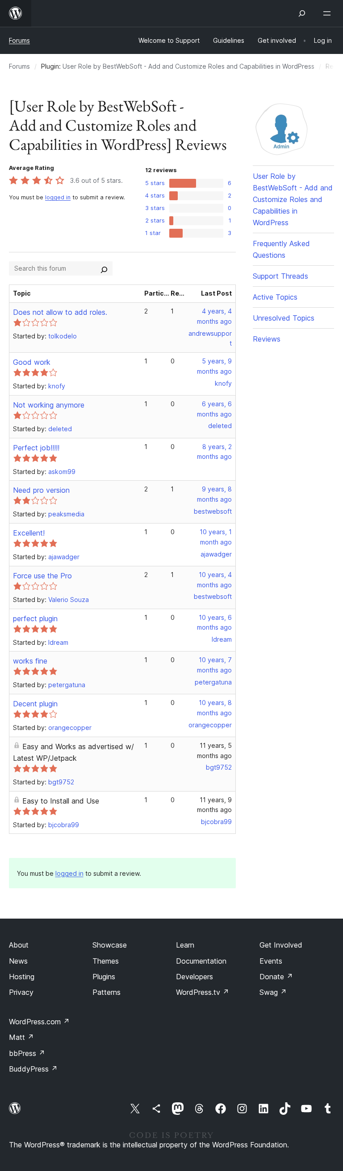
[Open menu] (328, 13)
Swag (273, 992)
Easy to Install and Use (60, 800)
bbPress (27, 1053)
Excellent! (29, 532)
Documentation (201, 961)
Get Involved (280, 944)
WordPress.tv (202, 992)
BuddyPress (33, 1068)
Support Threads (280, 276)
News (18, 961)
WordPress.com (39, 1021)
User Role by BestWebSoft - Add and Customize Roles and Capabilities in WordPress (188, 66)
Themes (105, 961)
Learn (185, 944)
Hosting (21, 976)
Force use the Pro (42, 575)
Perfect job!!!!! (36, 447)
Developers (194, 976)
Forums (19, 40)
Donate (276, 976)
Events (270, 961)
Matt (21, 1037)
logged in (58, 197)
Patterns (106, 992)
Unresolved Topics (283, 317)
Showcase (109, 944)
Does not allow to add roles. (60, 312)
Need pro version (41, 490)
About (19, 944)
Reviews (266, 338)
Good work (31, 362)
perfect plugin (35, 618)
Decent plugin (35, 703)
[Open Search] (301, 13)
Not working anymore (48, 404)
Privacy (21, 992)
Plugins (103, 976)
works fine (30, 660)
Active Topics (275, 297)
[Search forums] (104, 268)
